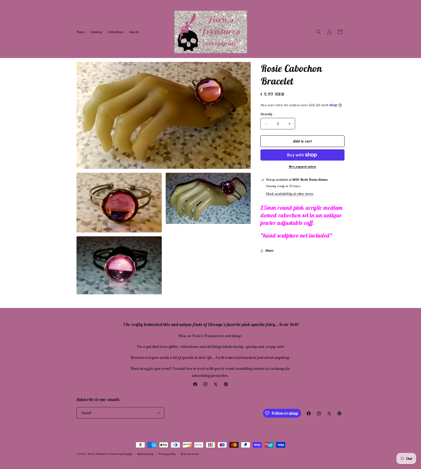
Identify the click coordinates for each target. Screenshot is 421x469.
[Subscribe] (158, 413)
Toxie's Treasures (97, 454)
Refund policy (145, 454)
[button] (318, 32)
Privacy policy (166, 454)
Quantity (266, 114)
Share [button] (269, 250)
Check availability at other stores (289, 193)
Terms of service (189, 454)
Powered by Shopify (120, 454)
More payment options (302, 166)
